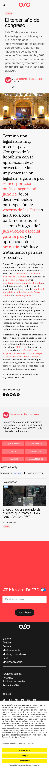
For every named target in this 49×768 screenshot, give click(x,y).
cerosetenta (11, 522)
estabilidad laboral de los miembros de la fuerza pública (23, 292)
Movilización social (13, 661)
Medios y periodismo (14, 654)
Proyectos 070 (11, 685)
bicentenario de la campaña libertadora (23, 283)
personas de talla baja (17, 279)
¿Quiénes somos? (12, 673)
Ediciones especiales (14, 681)
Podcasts (8, 677)
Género (7, 638)
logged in (18, 473)
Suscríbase (24, 612)
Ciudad (6, 658)
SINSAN (20, 347)
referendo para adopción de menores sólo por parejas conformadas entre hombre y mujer (22, 353)
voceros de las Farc (20, 210)
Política (9, 13)
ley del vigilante (23, 295)
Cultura (7, 646)
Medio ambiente (11, 650)
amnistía (11, 247)
